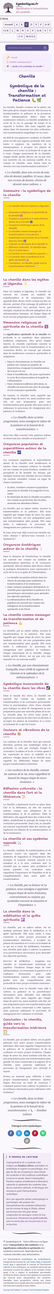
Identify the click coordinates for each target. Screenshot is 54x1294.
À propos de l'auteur (11, 1290)
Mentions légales (42, 1290)
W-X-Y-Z (30, 36)
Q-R (39, 30)
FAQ (31, 1290)
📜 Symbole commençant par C (19, 62)
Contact (25, 1290)
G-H (47, 24)
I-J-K (6, 30)
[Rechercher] (45, 48)
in (27, 1133)
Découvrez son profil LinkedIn (32, 1218)
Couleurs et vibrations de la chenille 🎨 (28, 244)
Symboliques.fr (27, 4)
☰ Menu (4, 18)
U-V (20, 36)
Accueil (9, 24)
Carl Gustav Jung (33, 1262)
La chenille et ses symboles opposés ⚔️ (29, 253)
